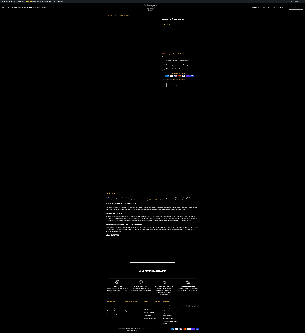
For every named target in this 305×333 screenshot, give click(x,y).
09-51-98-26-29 (20, 1)
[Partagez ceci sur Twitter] (164, 85)
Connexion (295, 1)
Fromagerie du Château (129, 328)
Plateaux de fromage (111, 314)
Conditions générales (169, 308)
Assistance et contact (150, 305)
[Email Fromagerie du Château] (2, 1)
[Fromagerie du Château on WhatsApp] (14, 1)
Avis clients (128, 314)
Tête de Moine (153, 200)
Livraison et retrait (149, 312)
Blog (126, 311)
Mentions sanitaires (168, 318)
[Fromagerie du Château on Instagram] (7, 1)
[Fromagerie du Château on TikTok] (11, 1)
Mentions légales (167, 305)
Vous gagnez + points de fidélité (175, 54)
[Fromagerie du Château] (151, 7)
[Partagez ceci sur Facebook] (168, 85)
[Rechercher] (301, 8)
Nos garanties (147, 315)
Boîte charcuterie (110, 311)
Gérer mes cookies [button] (132, 330)
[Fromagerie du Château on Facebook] (4, 1)
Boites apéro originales (112, 308)
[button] (263, 8)
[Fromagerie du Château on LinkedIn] (9, 1)
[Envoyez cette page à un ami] (176, 85)
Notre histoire (128, 305)
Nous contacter (58, 1)
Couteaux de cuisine (179, 79)
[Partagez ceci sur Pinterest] (172, 85)
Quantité (165, 43)
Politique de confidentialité (170, 311)
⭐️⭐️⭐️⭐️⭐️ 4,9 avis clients (33, 1)
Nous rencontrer (47, 1)
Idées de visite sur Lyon (150, 318)
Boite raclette (109, 305)
